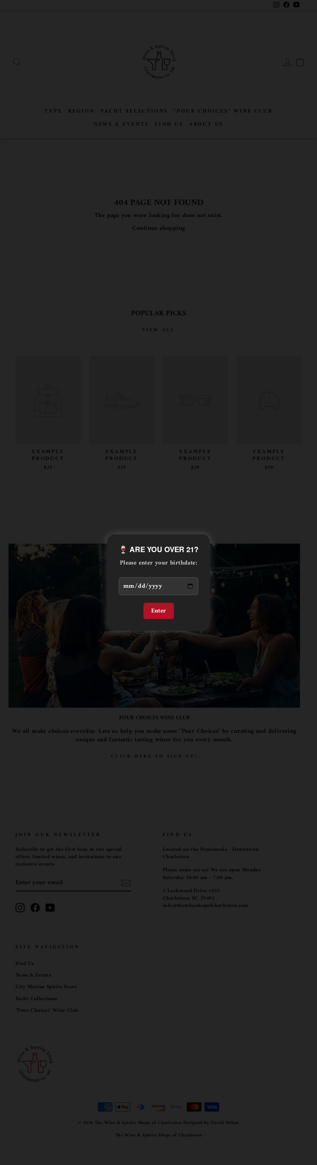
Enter (158, 611)
